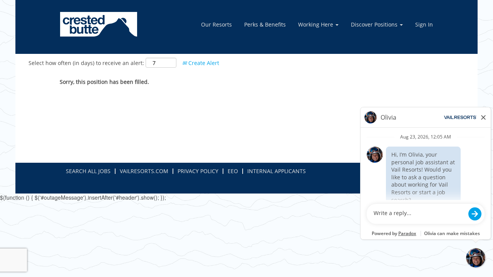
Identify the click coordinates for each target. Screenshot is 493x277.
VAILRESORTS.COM (144, 171)
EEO (233, 171)
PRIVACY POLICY (198, 171)
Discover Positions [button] (375, 24)
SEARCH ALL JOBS (88, 171)
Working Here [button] (316, 24)
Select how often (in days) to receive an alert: (86, 63)
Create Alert (203, 63)
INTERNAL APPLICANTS (276, 171)
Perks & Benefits (265, 24)
